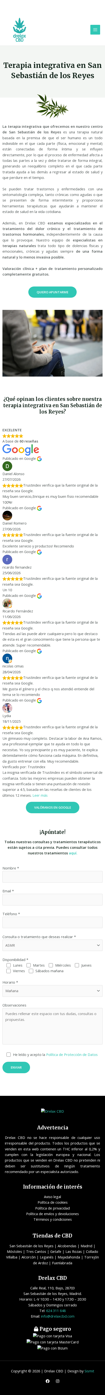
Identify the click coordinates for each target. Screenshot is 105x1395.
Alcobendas (67, 1245)
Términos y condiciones (52, 1219)
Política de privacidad (52, 1208)
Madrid (86, 1245)
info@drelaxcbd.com (57, 1316)
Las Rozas (73, 1251)
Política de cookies (53, 1202)
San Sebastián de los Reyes (31, 1245)
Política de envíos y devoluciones (52, 1213)
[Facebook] (48, 1381)
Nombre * (10, 868)
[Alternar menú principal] (95, 30)
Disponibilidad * (15, 959)
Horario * (10, 982)
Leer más (40, 795)
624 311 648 (56, 1310)
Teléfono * (11, 913)
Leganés (46, 1257)
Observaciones (14, 1005)
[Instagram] (58, 1381)
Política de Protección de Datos (72, 1054)
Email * (8, 890)
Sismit (89, 1370)
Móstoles (14, 1251)
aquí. (73, 852)
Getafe (55, 1251)
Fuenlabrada (62, 1262)
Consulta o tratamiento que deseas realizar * (39, 936)
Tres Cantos (36, 1251)
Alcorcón (28, 1257)
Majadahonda (69, 1257)
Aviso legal (52, 1196)
